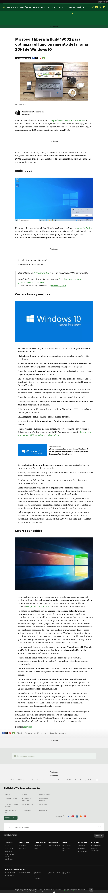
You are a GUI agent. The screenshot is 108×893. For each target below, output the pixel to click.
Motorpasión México (66, 873)
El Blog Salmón (96, 845)
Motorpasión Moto (66, 849)
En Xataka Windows (55, 446)
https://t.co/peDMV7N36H (70, 279)
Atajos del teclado (54, 780)
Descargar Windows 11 (87, 780)
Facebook (33, 58)
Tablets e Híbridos (11, 798)
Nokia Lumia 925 (27, 804)
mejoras (63, 733)
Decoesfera (81, 848)
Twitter (100, 7)
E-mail (43, 58)
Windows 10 (43, 810)
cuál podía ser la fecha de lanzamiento (67, 120)
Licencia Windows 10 (70, 780)
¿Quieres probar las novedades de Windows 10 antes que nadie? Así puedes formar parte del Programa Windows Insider (68, 451)
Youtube (96, 7)
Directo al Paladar (54, 845)
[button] (32, 111)
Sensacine (37, 845)
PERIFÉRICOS (25, 7)
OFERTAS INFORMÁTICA (75, 7)
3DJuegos (22, 845)
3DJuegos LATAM (24, 872)
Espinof (36, 848)
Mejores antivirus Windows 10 (35, 780)
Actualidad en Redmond (27, 799)
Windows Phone (44, 794)
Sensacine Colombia (37, 877)
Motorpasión (66, 845)
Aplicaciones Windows (43, 799)
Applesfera (8, 851)
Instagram (92, 7)
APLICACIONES (39, 7)
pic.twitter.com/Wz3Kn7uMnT (31, 282)
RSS (81, 816)
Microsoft (27, 727)
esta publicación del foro (37, 606)
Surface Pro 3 (43, 804)
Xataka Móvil (9, 848)
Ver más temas (10, 818)
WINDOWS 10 (12, 7)
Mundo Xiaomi (9, 859)
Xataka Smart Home (9, 855)
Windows (28, 733)
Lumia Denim (26, 810)
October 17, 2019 (58, 285)
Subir (97, 836)
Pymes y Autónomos (95, 849)
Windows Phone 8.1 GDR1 (10, 811)
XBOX (61, 7)
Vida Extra (22, 848)
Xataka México (10, 872)
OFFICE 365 (51, 7)
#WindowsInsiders (41, 273)
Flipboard (104, 7)
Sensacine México (37, 873)
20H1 (37, 733)
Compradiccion (82, 851)
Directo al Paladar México (54, 873)
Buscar (100, 827)
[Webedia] (103, 1)
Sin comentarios (24, 58)
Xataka (7, 845)
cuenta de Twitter (84, 228)
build (44, 733)
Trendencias (81, 845)
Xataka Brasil (9, 875)
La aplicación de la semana (11, 805)
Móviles (24, 794)
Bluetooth (53, 733)
